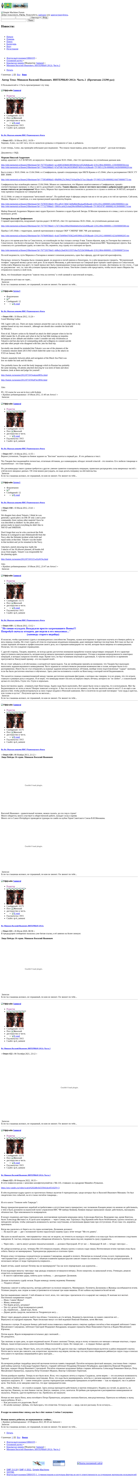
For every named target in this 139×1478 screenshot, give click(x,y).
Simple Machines (40, 1470)
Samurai (39, 63)
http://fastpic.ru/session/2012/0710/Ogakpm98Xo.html (24, 375)
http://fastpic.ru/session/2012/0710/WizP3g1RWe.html (24, 380)
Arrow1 (16, 291)
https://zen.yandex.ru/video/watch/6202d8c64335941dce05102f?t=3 (30, 1188)
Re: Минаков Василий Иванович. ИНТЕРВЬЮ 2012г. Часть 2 (25, 1048)
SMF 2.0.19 (12, 1470)
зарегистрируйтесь (59, 15)
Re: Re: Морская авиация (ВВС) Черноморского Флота (23, 135)
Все (18, 74)
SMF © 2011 (25, 1470)
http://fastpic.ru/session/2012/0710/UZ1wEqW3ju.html (24, 559)
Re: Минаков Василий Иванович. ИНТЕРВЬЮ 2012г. (22, 926)
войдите (42, 15)
